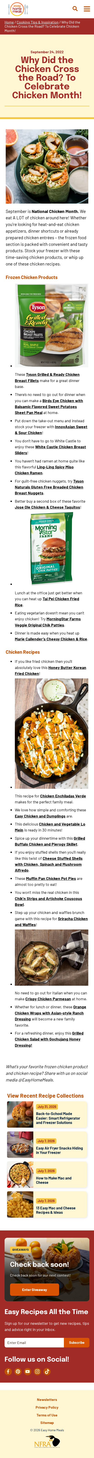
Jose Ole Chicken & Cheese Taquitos (47, 507)
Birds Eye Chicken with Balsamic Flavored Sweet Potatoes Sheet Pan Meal (49, 406)
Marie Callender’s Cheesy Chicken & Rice (51, 638)
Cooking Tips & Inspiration (38, 22)
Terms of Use (47, 1415)
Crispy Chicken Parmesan (48, 998)
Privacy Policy (47, 1407)
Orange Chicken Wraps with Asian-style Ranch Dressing (50, 1012)
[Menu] (86, 9)
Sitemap (47, 1422)
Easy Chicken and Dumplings (40, 815)
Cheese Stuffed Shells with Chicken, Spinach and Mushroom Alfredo (49, 864)
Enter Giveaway (34, 1289)
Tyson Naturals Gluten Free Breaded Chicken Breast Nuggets (49, 487)
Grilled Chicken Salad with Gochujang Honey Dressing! (49, 1039)
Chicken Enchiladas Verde (63, 795)
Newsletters (47, 1399)
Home (9, 22)
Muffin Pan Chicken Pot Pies (51, 878)
